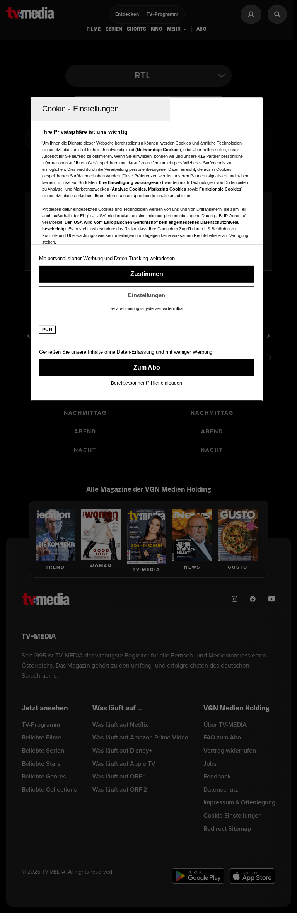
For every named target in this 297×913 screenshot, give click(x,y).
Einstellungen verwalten (146, 294)
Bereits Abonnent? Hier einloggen (146, 383)
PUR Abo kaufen (146, 367)
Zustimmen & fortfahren (146, 274)
